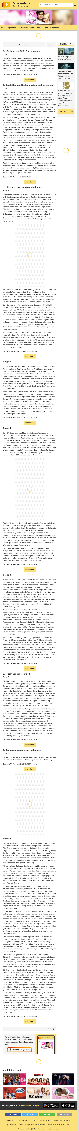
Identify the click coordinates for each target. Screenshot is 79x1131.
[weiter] (51, 44)
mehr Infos (29, 80)
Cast (32, 28)
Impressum (30, 1124)
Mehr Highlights (66, 111)
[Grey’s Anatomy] (38, 1093)
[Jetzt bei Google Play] (51, 1105)
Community (55, 28)
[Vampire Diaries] (63, 1079)
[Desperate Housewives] (38, 1079)
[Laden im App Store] (68, 1105)
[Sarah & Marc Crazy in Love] (63, 1093)
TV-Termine (23, 28)
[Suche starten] (72, 5)
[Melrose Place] (14, 1093)
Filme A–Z (21, 1124)
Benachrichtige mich (21, 1050)
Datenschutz (40, 1124)
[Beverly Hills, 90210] (14, 1079)
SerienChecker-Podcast (54, 1120)
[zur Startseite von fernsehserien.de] (6, 5)
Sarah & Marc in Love (21, 6)
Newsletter (67, 1120)
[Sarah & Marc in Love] (45, 1044)
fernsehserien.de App (28, 1105)
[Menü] (75, 4)
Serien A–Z (12, 1124)
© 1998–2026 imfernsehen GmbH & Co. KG (21, 1120)
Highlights (63, 44)
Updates (41, 1120)
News (39, 28)
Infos (3, 28)
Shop (46, 28)
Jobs (67, 1124)
